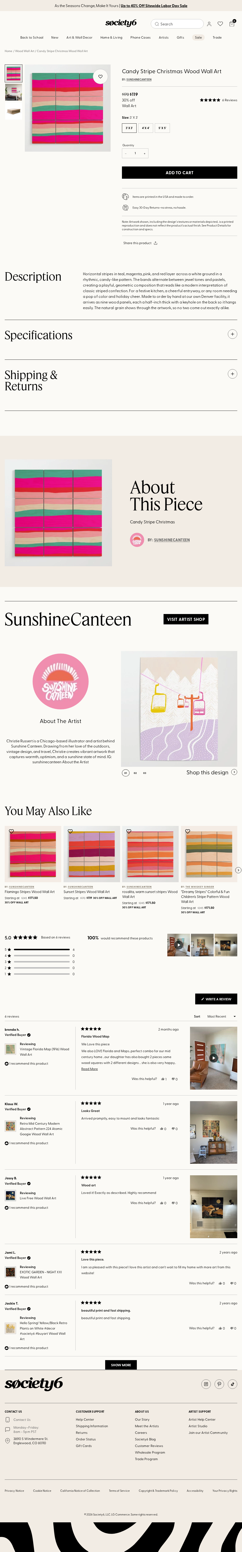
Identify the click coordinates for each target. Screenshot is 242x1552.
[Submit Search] (157, 24)
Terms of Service (119, 1490)
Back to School (31, 37)
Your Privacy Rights (224, 1490)
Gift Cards (84, 1445)
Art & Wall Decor (79, 37)
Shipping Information (92, 1426)
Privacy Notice (14, 1490)
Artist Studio (198, 1426)
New (54, 37)
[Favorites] (220, 23)
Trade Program (146, 1459)
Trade (217, 37)
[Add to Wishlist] (12, 831)
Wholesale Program (150, 1452)
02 (135, 773)
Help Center (85, 1419)
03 (144, 773)
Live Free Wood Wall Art (38, 1198)
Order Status (86, 1439)
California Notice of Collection (80, 1490)
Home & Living (111, 37)
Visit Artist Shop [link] (186, 619)
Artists (164, 37)
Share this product (137, 243)
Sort (197, 1016)
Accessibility (195, 1490)
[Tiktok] (232, 1384)
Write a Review (221, 1000)
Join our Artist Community (208, 1432)
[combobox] (177, 23)
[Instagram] (206, 1384)
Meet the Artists (147, 1426)
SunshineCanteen (138, 79)
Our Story (142, 1419)
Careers (141, 1432)
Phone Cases (140, 37)
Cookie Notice (42, 1490)
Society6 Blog (145, 1439)
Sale (198, 37)
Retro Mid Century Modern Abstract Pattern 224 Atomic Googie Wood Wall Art (41, 1128)
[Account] (209, 23)
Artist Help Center (202, 1419)
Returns (81, 1432)
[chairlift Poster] (179, 709)
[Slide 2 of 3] (13, 92)
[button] (218, 100)
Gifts (180, 37)
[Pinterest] (219, 1384)
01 (125, 773)
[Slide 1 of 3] (13, 73)
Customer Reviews (149, 1445)
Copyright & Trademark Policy (158, 1490)
